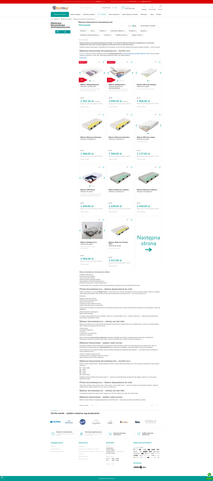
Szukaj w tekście (138, 35)
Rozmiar (83, 31)
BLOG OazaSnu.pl (83, 459)
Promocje (103, 14)
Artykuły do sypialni (89, 14)
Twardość (103, 31)
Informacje (144, 14)
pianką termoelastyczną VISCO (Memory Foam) (136, 53)
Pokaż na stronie (84, 405)
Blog (152, 14)
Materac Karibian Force (88, 242)
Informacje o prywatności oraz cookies (89, 449)
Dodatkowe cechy (122, 35)
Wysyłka (53, 446)
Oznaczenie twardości (117, 31)
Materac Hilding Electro (117, 85)
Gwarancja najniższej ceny (58, 451)
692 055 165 (132, 1)
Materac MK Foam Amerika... (147, 85)
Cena (93, 31)
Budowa (144, 31)
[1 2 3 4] (92, 69)
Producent (133, 31)
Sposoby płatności (55, 449)
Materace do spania (60, 14)
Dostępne (149, 26)
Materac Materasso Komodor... (91, 137)
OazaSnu (83, 53)
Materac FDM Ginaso (87, 190)
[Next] (104, 73)
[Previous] (80, 73)
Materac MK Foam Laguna (146, 137)
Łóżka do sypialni (75, 14)
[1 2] (148, 69)
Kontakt (158, 14)
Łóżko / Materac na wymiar (130, 14)
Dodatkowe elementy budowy (90, 35)
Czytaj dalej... (83, 58)
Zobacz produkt (84, 106)
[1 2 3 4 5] (120, 69)
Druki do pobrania (83, 456)
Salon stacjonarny (114, 14)
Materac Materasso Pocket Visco (118, 243)
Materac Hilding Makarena (89, 85)
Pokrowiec (108, 35)
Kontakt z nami (110, 464)
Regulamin (81, 446)
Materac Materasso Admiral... (119, 190)
